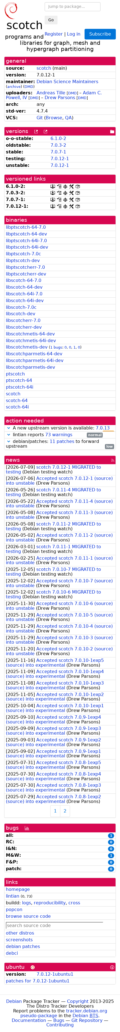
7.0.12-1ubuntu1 (55, 974)
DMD (29, 87)
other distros (20, 933)
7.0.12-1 (60, 158)
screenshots (19, 939)
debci (12, 953)
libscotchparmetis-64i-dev (34, 360)
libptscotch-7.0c (23, 253)
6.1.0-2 (58, 138)
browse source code (28, 916)
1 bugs (56, 347)
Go (51, 20)
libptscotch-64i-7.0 (26, 240)
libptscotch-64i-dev (27, 247)
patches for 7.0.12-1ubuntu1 (37, 981)
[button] (8, 428)
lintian (12, 896)
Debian (14, 1001)
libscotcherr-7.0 (23, 320)
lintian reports (56, 435)
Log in (73, 33)
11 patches (62, 441)
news (13, 460)
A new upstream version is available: (62, 428)
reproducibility (50, 902)
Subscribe (100, 34)
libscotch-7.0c (21, 307)
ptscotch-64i (19, 387)
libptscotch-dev (23, 260)
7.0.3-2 (58, 145)
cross (74, 902)
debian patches (23, 946)
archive (14, 87)
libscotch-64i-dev (25, 300)
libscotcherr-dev (24, 327)
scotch (44, 68)
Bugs (58, 1020)
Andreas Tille (51, 92)
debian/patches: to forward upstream (59, 444)
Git (40, 117)
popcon (14, 909)
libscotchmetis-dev (26, 347)
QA (68, 117)
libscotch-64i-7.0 (24, 293)
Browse (54, 117)
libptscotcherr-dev (26, 274)
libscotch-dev (20, 313)
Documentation (29, 1020)
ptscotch (15, 374)
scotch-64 (17, 400)
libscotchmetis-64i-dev (31, 340)
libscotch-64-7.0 (23, 280)
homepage (18, 889)
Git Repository (86, 1020)
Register (54, 33)
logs (26, 902)
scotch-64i (17, 407)
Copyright (77, 1001)
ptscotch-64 (19, 380)
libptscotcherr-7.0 (25, 267)
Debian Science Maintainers (67, 81)
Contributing (60, 1025)
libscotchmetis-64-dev (30, 334)
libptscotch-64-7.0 (26, 227)
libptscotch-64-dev (26, 234)
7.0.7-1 (58, 152)
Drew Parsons (60, 97)
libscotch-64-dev (24, 287)
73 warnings (58, 434)
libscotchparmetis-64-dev (34, 353)
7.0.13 (103, 428)
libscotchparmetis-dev (30, 367)
